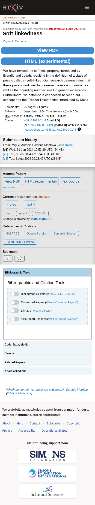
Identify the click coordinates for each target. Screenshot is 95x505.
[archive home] (13, 7)
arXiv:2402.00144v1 (40, 124)
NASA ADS (12, 233)
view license (9, 187)
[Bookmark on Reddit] (20, 258)
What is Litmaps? (42, 310)
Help (20, 423)
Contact (35, 423)
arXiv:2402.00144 (35, 120)
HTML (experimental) (48, 61)
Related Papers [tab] (15, 362)
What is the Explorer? (62, 294)
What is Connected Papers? (61, 302)
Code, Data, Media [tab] (16, 344)
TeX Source (70, 181)
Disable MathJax (77, 389)
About (6, 423)
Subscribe (53, 423)
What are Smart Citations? (62, 319)
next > (30, 204)
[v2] (5, 154)
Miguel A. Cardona (14, 41)
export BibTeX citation (20, 242)
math (34, 219)
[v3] (5, 158)
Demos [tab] (9, 353)
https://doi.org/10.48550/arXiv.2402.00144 (50, 129)
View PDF (47, 50)
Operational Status (54, 430)
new (8, 213)
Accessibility (26, 431)
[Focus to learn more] (78, 129)
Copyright (73, 423)
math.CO (44, 219)
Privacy (7, 431)
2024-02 (40, 213)
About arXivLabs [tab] (16, 371)
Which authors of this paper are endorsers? (35, 389)
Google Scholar (36, 233)
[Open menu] (87, 7)
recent (23, 213)
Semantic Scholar (65, 233)
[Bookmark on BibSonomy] (7, 259)
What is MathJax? (19, 393)
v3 (82, 28)
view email (65, 145)
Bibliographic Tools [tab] (17, 272)
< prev (11, 204)
